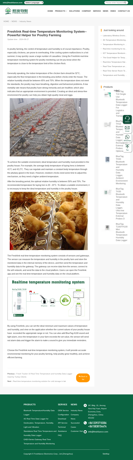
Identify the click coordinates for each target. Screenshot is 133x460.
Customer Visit (77, 431)
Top (127, 150)
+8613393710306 (97, 423)
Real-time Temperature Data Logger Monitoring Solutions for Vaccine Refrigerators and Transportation (115, 62)
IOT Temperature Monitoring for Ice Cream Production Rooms (115, 53)
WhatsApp (127, 141)
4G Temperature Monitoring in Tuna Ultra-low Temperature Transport (115, 40)
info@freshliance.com (12, 3)
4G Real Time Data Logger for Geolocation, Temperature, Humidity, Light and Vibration (39, 423)
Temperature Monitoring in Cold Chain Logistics (115, 44)
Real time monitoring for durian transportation (115, 49)
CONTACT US (124, 11)
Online (127, 122)
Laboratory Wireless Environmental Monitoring (115, 36)
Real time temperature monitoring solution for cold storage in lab (39, 381)
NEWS (105, 11)
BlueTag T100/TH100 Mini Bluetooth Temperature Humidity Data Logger (122, 232)
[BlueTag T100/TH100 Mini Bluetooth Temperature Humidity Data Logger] (107, 227)
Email (127, 131)
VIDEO (113, 11)
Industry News (25, 21)
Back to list (84, 377)
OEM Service (63, 410)
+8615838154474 (97, 426)
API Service (62, 423)
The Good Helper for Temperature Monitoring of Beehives (115, 58)
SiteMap (106, 454)
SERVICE (97, 11)
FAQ (60, 435)
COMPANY (86, 11)
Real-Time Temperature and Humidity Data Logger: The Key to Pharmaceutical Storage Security (115, 66)
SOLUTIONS (74, 11)
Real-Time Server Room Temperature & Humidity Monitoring (115, 71)
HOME (50, 11)
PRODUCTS (60, 11)
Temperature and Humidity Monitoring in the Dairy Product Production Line (115, 75)
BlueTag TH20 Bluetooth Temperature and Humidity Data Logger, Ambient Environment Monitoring (122, 170)
